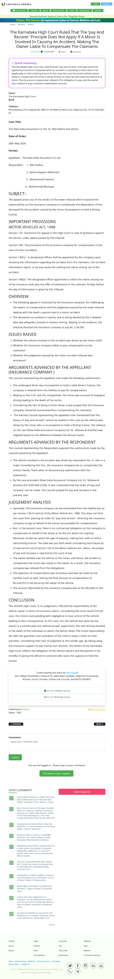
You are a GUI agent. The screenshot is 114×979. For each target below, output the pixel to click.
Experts (37, 946)
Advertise (31, 961)
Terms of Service (43, 961)
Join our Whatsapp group (58, 696)
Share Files (63, 950)
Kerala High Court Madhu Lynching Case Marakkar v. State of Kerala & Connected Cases (34, 888)
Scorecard (63, 941)
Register (106, 4)
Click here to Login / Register (56, 773)
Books (45, 10)
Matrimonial (85, 10)
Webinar (87, 950)
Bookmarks (63, 955)
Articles (12, 941)
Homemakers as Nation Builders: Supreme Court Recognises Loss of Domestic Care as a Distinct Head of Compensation (35, 877)
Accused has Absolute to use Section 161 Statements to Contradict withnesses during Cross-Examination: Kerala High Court (35, 915)
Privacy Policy (14, 964)
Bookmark (76, 52)
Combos (34, 10)
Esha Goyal (35, 51)
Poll (60, 946)
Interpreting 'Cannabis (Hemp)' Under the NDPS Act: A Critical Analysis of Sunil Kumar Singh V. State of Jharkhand (36, 826)
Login (95, 4)
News (36, 941)
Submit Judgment (82, 791)
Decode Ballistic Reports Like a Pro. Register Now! (57, 16)
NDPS (72, 10)
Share (62, 52)
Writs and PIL (58, 10)
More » (52, 924)
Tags (85, 946)
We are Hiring (20, 961)
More (97, 10)
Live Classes (20, 10)
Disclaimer (56, 961)
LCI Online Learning (92, 955)
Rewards (87, 941)
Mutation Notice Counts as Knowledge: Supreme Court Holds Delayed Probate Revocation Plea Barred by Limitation (34, 837)
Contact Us (25, 964)
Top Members (39, 955)
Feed (36, 950)
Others (25, 709)
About (11, 961)
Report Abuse (98, 709)
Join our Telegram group (58, 690)
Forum (11, 946)
